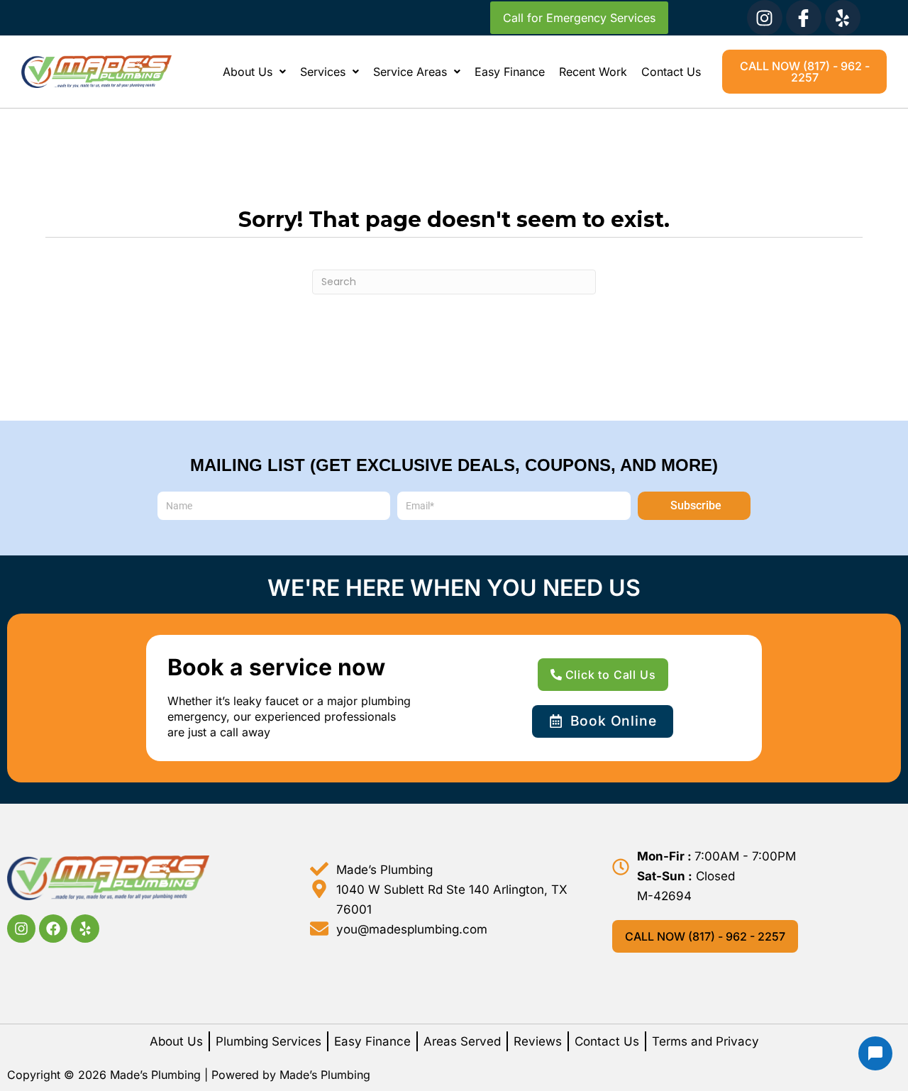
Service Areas (410, 72)
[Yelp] (842, 17)
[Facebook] (53, 928)
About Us (247, 72)
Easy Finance (510, 72)
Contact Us (671, 72)
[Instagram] (764, 17)
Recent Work (593, 72)
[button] (254, 71)
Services (322, 72)
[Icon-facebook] (803, 17)
